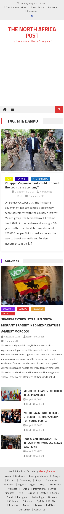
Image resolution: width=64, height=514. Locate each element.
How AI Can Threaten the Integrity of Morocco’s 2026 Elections (42, 443)
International (40, 178)
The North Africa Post (16, 7)
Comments (51, 480)
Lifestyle (43, 493)
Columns (12, 260)
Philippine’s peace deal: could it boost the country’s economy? (32, 185)
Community (25, 480)
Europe (23, 308)
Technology (38, 497)
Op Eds (40, 501)
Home (8, 476)
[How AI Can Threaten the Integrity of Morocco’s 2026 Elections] (11, 442)
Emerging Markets (38, 476)
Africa (53, 489)
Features (22, 178)
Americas (9, 493)
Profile (51, 501)
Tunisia (25, 489)
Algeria (22, 484)
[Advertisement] (32, 76)
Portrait (27, 505)
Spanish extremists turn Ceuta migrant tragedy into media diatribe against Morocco (30, 325)
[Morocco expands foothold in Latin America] (11, 394)
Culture (56, 493)
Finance (11, 480)
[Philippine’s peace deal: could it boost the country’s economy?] (32, 150)
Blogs (39, 480)
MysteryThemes (47, 471)
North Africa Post (35, 336)
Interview (13, 505)
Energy (56, 476)
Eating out (22, 497)
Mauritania (55, 484)
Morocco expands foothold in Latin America (42, 393)
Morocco (8, 313)
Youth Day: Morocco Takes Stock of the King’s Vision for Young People (41, 417)
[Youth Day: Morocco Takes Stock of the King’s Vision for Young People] (11, 416)
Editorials (27, 501)
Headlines (38, 308)
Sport (10, 497)
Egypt (33, 484)
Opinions (52, 497)
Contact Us (32, 11)
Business (20, 476)
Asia (9, 178)
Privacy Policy (37, 7)
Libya (42, 484)
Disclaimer (53, 7)
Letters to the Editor (45, 505)
